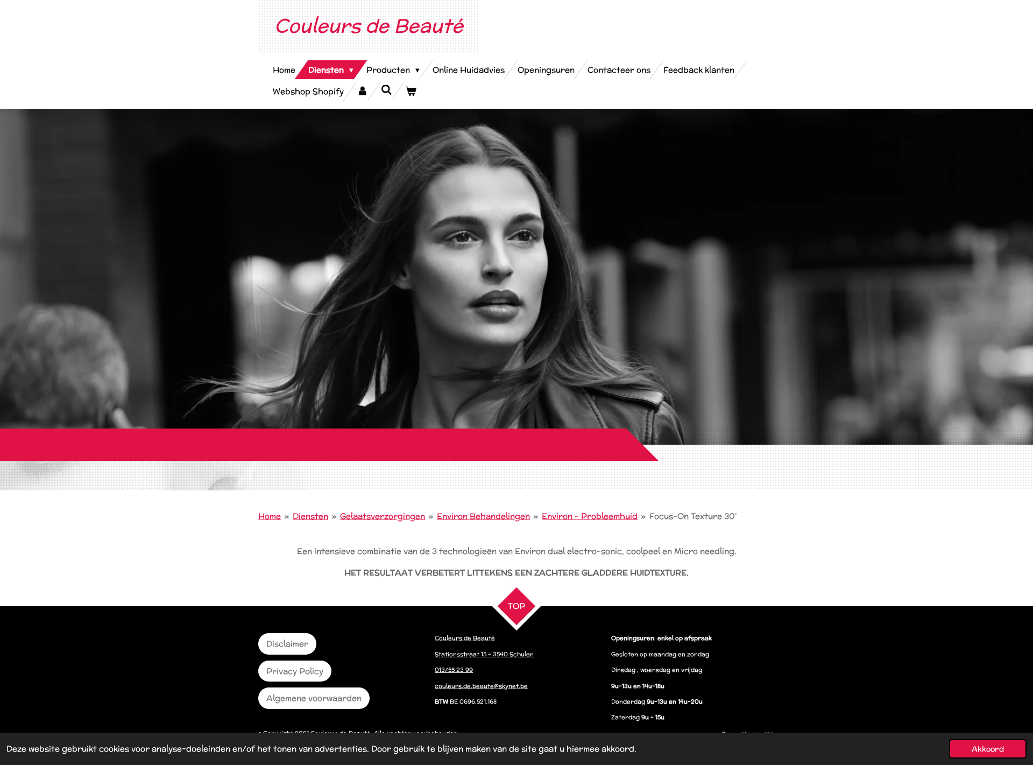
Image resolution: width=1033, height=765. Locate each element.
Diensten (310, 516)
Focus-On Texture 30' (693, 516)
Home (269, 516)
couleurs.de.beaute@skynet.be (481, 686)
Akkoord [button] (988, 748)
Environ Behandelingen (483, 516)
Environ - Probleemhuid (590, 516)
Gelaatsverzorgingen (382, 516)
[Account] (362, 91)
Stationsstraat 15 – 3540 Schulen (484, 654)
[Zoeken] (386, 90)
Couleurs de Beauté (368, 25)
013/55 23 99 (454, 669)
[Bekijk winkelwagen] (411, 91)
